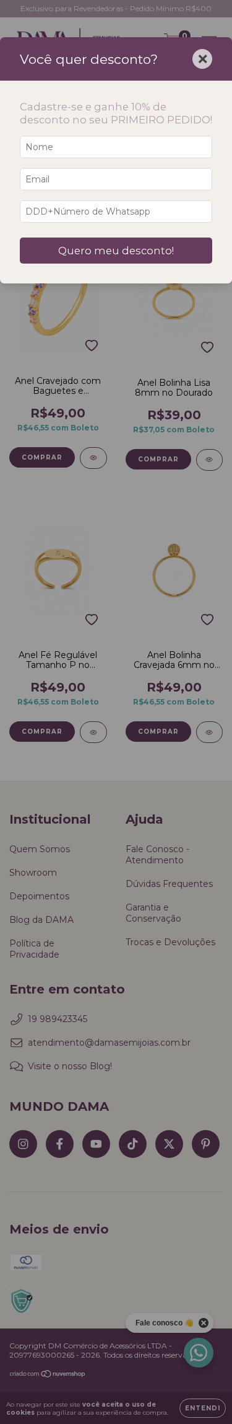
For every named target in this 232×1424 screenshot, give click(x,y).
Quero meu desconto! (116, 250)
